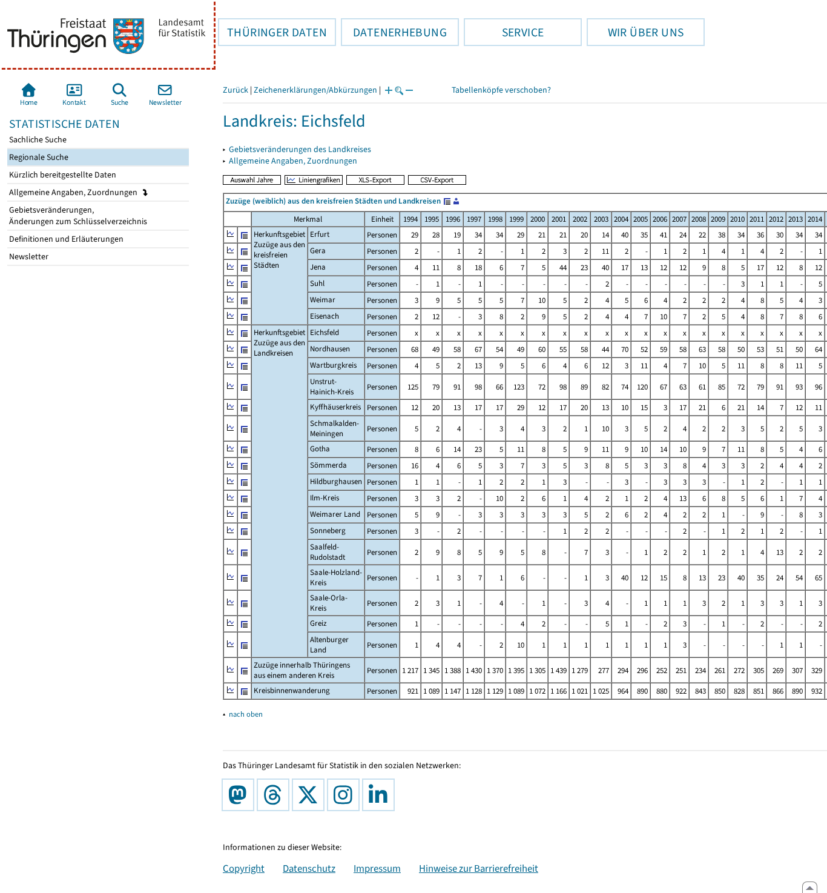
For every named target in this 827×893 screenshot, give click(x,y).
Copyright (244, 868)
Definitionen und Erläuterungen (65, 239)
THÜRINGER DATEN (272, 32)
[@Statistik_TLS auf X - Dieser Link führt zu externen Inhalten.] (310, 795)
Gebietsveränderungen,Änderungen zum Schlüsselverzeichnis (77, 215)
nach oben (246, 714)
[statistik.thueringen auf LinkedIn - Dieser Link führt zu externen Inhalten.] (380, 795)
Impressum (377, 868)
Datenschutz (309, 868)
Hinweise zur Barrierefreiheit (478, 868)
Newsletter (27, 256)
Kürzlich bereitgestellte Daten (61, 175)
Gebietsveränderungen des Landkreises (300, 149)
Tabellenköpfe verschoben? (501, 90)
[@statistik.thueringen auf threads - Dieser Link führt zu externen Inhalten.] (275, 795)
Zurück (235, 90)
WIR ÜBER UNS (635, 32)
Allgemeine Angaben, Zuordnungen (74, 192)
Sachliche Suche (37, 139)
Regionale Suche (37, 157)
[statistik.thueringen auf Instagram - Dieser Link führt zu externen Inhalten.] (345, 795)
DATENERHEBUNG (394, 32)
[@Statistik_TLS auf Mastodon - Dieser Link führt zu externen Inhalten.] (240, 795)
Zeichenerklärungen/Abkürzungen (315, 90)
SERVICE (504, 32)
